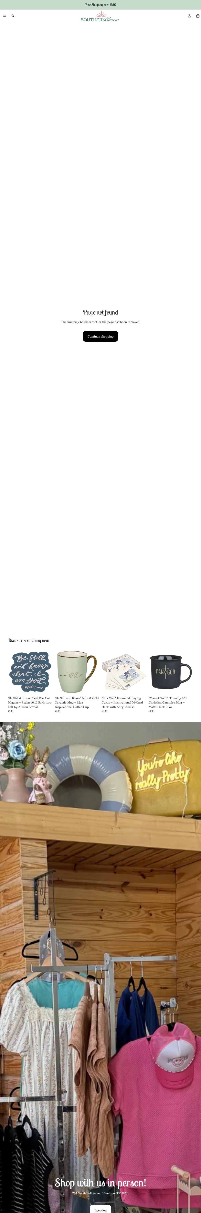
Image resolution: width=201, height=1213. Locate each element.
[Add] (46, 688)
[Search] (13, 16)
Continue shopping (100, 336)
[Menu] (4, 15)
